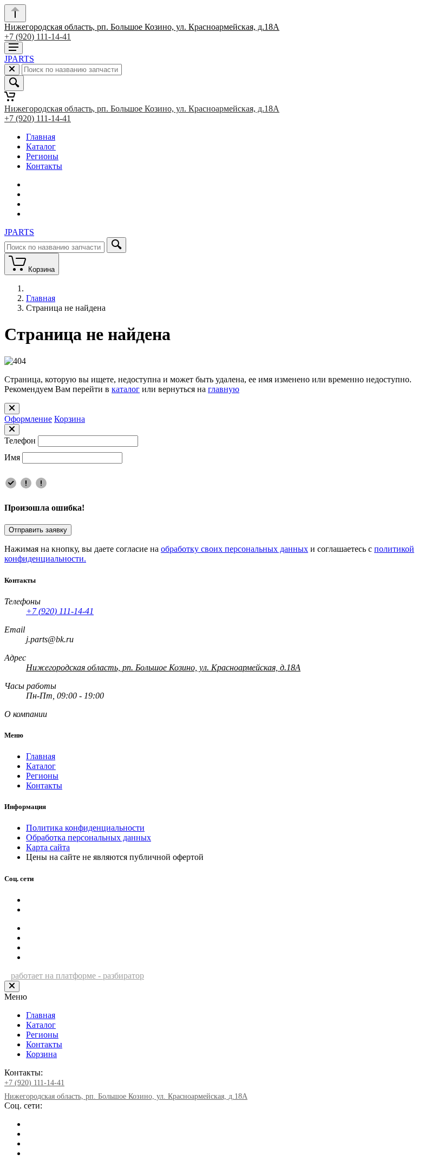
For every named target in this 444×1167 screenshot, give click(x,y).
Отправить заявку (38, 530)
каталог (126, 389)
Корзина (69, 418)
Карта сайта (48, 847)
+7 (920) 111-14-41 (37, 36)
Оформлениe (28, 418)
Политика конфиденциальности (85, 827)
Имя (12, 457)
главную (223, 389)
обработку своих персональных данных (234, 548)
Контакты (44, 166)
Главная (40, 136)
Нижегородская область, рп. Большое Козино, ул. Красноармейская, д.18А (141, 26)
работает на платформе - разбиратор (77, 975)
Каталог (41, 146)
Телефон (20, 440)
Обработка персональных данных (88, 837)
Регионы (42, 156)
